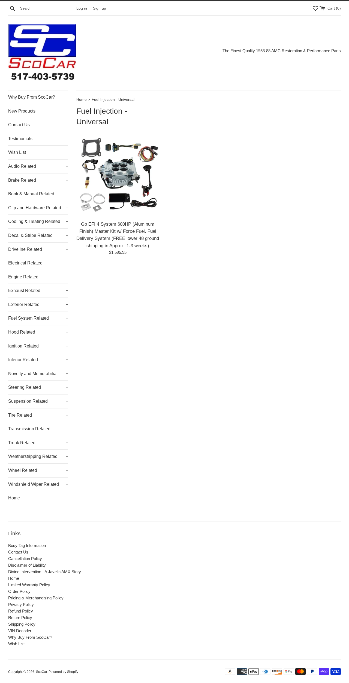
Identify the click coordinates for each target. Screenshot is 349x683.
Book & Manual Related (38, 194)
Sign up (99, 8)
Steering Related (38, 387)
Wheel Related (38, 470)
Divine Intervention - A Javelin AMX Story (44, 571)
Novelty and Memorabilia (38, 373)
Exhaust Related (38, 290)
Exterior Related (38, 304)
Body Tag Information (27, 545)
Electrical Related (38, 263)
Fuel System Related (38, 318)
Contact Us (19, 124)
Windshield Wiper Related (38, 484)
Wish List (17, 152)
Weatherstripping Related (38, 456)
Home (14, 498)
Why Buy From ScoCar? (31, 97)
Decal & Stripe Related (38, 235)
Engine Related (38, 277)
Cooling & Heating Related (38, 221)
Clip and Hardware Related (38, 207)
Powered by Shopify (63, 672)
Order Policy (19, 591)
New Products (21, 111)
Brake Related (38, 180)
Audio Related (38, 166)
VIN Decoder (19, 630)
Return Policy (20, 617)
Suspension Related (38, 401)
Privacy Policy (21, 604)
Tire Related (38, 415)
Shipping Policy (21, 624)
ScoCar (41, 672)
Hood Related (38, 332)
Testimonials (20, 138)
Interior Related (38, 359)
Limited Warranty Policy (29, 584)
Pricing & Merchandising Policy (36, 598)
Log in (81, 8)
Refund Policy (20, 611)
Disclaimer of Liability (27, 565)
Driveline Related (38, 249)
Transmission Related (38, 428)
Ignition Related (38, 346)
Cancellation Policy (25, 558)
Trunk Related (38, 442)
